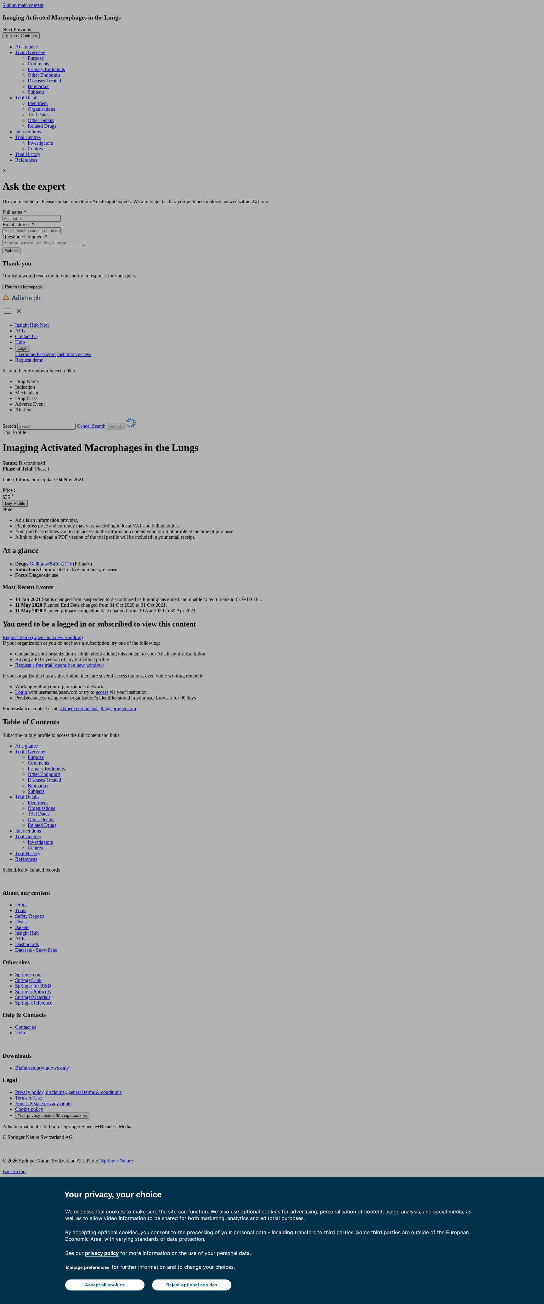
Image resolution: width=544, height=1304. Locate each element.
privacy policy (102, 1253)
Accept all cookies (105, 1284)
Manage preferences (88, 1267)
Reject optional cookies (191, 1284)
